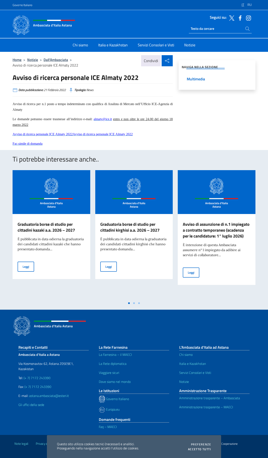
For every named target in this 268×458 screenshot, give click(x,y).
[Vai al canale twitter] (231, 17)
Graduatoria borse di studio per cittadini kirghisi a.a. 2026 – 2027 (130, 227)
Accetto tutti (199, 449)
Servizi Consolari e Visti (195, 372)
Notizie (32, 59)
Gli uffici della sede (31, 404)
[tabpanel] (51, 234)
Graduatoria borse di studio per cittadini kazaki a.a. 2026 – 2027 (46, 227)
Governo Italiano (22, 5)
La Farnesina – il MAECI (115, 354)
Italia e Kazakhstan (192, 363)
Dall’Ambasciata (56, 59)
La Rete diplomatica (112, 363)
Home (17, 59)
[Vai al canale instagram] (247, 17)
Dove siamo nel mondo (115, 381)
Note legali (21, 443)
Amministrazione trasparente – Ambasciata (209, 398)
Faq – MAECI (108, 426)
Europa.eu (112, 409)
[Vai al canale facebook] (239, 17)
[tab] (129, 303)
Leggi (28, 266)
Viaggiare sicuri (109, 372)
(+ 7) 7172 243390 (36, 377)
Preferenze (201, 444)
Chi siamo (186, 354)
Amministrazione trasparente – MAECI (206, 407)
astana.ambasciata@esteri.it (49, 395)
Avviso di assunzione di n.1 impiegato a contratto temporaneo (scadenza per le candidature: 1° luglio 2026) (216, 230)
